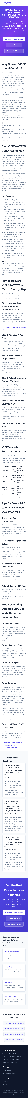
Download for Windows (14, 51)
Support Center (6, 1070)
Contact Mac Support (8, 1073)
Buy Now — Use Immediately (14, 39)
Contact (4, 1084)
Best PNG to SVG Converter (14, 1039)
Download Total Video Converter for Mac (14, 329)
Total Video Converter (11, 951)
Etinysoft (6, 3)
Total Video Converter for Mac (14, 1028)
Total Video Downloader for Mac (14, 1023)
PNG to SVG (8, 983)
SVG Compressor (10, 996)
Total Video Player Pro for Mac (14, 1034)
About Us (5, 1081)
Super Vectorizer (10, 967)
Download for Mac (14, 45)
